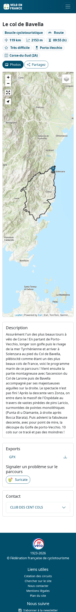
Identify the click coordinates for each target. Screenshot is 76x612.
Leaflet (18, 315)
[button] (53, 169)
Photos (15, 64)
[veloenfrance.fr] (12, 7)
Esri (40, 315)
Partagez (39, 64)
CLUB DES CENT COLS (26, 507)
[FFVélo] (38, 544)
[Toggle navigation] (68, 6)
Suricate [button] (21, 479)
